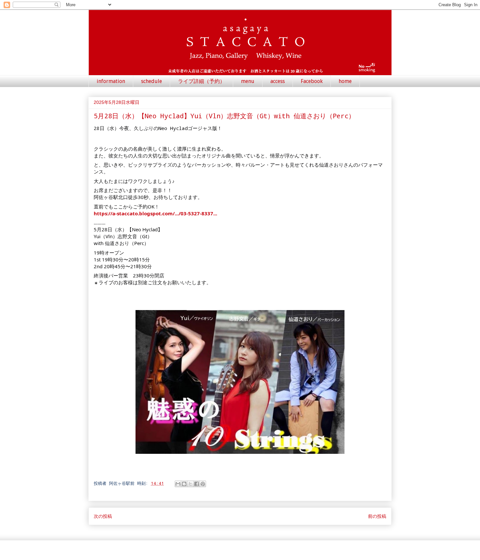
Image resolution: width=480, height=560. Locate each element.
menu (247, 81)
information (111, 81)
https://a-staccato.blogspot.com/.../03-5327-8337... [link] (155, 213)
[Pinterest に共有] (203, 484)
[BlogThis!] (184, 484)
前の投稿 (377, 516)
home (345, 81)
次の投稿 (103, 516)
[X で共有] (190, 484)
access (277, 81)
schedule (151, 81)
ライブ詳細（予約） (201, 81)
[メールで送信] (178, 484)
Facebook (312, 81)
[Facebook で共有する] (196, 484)
